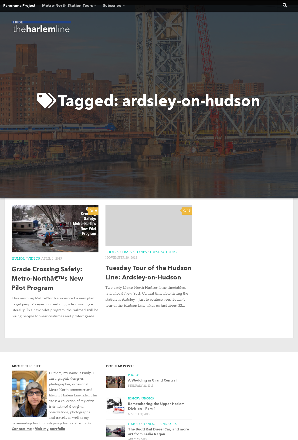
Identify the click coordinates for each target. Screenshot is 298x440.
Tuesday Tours (162, 252)
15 (189, 211)
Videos (33, 259)
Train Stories (134, 252)
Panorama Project (19, 6)
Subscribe (112, 6)
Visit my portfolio (50, 429)
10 (95, 211)
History (134, 398)
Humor (18, 259)
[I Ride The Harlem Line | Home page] (41, 28)
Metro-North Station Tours (67, 6)
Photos (112, 252)
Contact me (22, 429)
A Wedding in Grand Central (152, 380)
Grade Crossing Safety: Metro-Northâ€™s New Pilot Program (47, 279)
